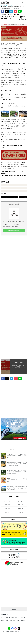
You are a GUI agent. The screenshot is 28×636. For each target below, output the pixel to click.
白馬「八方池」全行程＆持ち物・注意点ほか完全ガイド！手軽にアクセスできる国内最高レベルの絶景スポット (17, 488)
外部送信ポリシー (4, 620)
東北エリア (20, 501)
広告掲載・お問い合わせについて (8, 616)
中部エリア (20, 504)
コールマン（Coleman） (6, 197)
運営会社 (23, 620)
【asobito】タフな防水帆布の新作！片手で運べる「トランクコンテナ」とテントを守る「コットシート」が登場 (17, 463)
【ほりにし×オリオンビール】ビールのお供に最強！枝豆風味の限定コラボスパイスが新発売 (17, 480)
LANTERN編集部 (23, 197)
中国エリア (20, 508)
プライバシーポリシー (14, 620)
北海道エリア (7, 501)
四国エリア (7, 512)
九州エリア (20, 512)
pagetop (14, 609)
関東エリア (7, 504)
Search (22, 1)
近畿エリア (7, 508)
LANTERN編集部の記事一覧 (14, 230)
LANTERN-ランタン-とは (6, 614)
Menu (25, 1)
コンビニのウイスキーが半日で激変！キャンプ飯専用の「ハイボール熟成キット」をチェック (17, 455)
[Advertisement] (14, 297)
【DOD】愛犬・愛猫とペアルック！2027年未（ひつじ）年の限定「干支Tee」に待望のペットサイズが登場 (17, 471)
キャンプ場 (15, 197)
